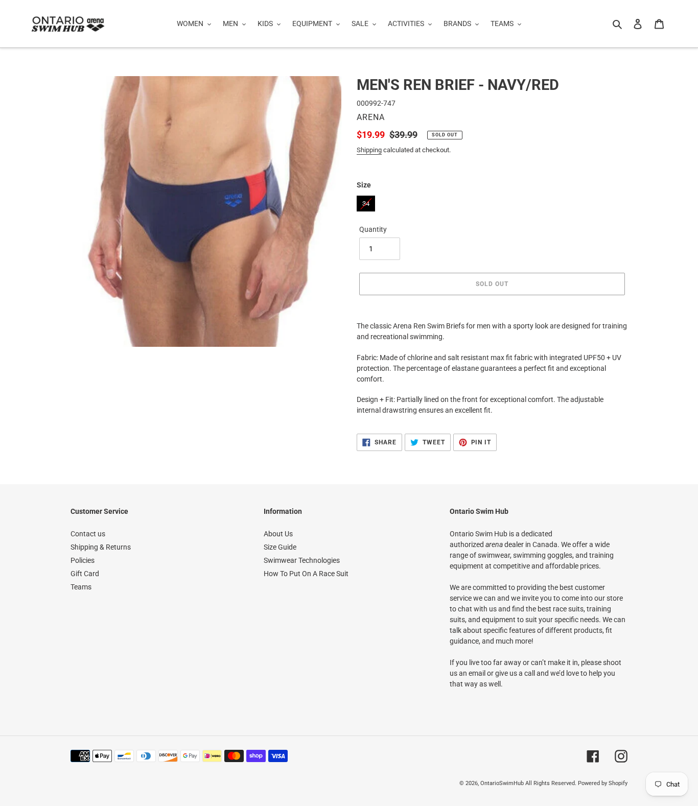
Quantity (373, 229)
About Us (278, 534)
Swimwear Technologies (302, 560)
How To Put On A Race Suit (306, 574)
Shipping (369, 150)
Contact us (88, 534)
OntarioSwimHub (502, 783)
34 (366, 201)
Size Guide (280, 547)
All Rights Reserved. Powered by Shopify (576, 783)
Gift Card (85, 574)
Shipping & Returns (101, 547)
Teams (81, 587)
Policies (83, 560)
